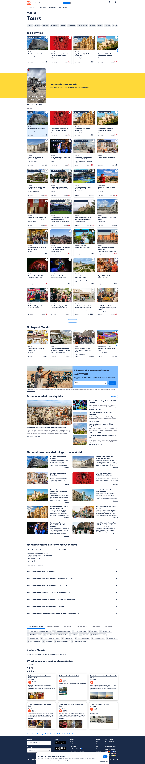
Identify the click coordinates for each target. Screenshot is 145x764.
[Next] (117, 50)
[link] (37, 50)
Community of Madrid (42, 734)
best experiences (61, 654)
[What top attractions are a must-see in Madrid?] (116, 549)
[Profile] (115, 2)
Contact (71, 741)
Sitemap (71, 756)
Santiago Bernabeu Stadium (35, 556)
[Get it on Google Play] (60, 743)
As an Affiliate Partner (110, 746)
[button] (37, 50)
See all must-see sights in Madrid (35, 565)
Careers (97, 744)
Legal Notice (72, 744)
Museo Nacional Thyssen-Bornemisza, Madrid (40, 555)
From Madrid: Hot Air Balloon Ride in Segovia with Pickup (103, 676)
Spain (33, 734)
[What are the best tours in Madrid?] (116, 571)
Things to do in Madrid (56, 734)
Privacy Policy (73, 746)
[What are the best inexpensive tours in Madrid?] (116, 606)
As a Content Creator (110, 744)
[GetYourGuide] (29, 3)
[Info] (33, 108)
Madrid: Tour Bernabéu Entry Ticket (99, 704)
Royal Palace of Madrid (34, 558)
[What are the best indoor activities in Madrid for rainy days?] (116, 599)
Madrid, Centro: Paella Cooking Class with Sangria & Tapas (39, 676)
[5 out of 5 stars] (41, 679)
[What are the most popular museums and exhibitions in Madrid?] (116, 613)
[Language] (109, 2)
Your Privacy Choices (74, 748)
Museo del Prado (32, 561)
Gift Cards (98, 751)
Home (28, 734)
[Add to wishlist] (46, 37)
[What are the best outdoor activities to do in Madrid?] (116, 592)
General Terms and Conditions (77, 751)
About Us (98, 741)
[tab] (36, 627)
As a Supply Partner (109, 741)
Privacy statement (31, 391)
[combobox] (48, 3)
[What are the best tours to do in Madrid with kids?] (116, 585)
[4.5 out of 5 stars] (31, 671)
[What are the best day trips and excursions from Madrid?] (116, 578)
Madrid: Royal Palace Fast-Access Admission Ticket (71, 705)
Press (97, 748)
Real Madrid (31, 560)
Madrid (44, 654)
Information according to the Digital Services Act (81, 753)
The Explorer (99, 753)
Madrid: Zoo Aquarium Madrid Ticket (69, 676)
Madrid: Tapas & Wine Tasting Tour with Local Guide (40, 705)
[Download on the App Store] (60, 748)
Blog (97, 746)
